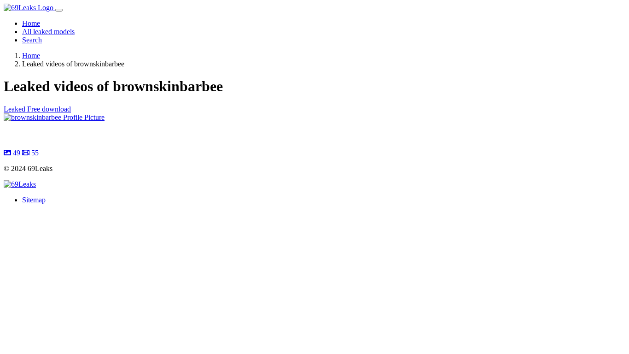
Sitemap (34, 200)
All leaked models (48, 31)
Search (32, 40)
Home (31, 23)
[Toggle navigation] (59, 10)
